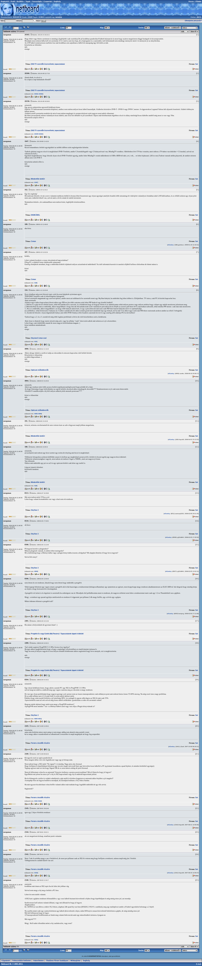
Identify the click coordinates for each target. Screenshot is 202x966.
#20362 (40, 94)
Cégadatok (5, 961)
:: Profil (12, 1)
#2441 (36, 801)
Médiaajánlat (75, 961)
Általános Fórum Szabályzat (57, 961)
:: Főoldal (197, 1)
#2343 (36, 873)
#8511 (39, 718)
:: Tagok (27, 1)
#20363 (40, 134)
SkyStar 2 (35, 510)
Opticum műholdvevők (40, 370)
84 (198, 17)
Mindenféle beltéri (38, 179)
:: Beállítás (19, 1)
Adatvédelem (38, 961)
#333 (35, 341)
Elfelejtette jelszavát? (193, 21)
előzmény (171, 245)
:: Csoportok (47, 1)
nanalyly (58, 17)
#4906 (36, 413)
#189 (35, 485)
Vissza (191, 1)
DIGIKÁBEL (35, 215)
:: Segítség (56, 1)
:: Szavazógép (36, 1)
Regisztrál (5, 1)
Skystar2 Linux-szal (38, 338)
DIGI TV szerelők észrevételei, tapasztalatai (48, 64)
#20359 (36, 134)
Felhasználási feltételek (21, 961)
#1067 (36, 182)
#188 (35, 283)
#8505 (36, 718)
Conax (33, 241)
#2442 (39, 801)
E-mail (199, 964)
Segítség (86, 961)
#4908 (39, 413)
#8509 (36, 571)
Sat (196, 64)
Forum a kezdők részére (40, 743)
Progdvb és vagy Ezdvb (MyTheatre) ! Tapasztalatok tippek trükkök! (57, 634)
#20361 (36, 94)
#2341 (36, 939)
